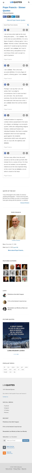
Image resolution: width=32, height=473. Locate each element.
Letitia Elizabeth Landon (16, 350)
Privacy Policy (17, 468)
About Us (24, 468)
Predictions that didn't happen (16, 294)
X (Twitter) (6, 410)
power (26, 367)
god (22, 367)
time (18, 367)
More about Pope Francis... (16, 250)
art (18, 369)
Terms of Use (9, 468)
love (8, 367)
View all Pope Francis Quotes (16, 20)
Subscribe (25, 440)
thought (5, 372)
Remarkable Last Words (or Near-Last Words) (15, 431)
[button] (28, 2)
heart (23, 369)
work (15, 369)
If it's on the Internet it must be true (17, 301)
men (10, 372)
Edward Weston (24, 203)
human (5, 369)
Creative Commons (16, 240)
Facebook (6, 405)
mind (10, 369)
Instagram (6, 408)
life (4, 367)
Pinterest (6, 412)
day (14, 372)
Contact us (5, 396)
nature (13, 367)
